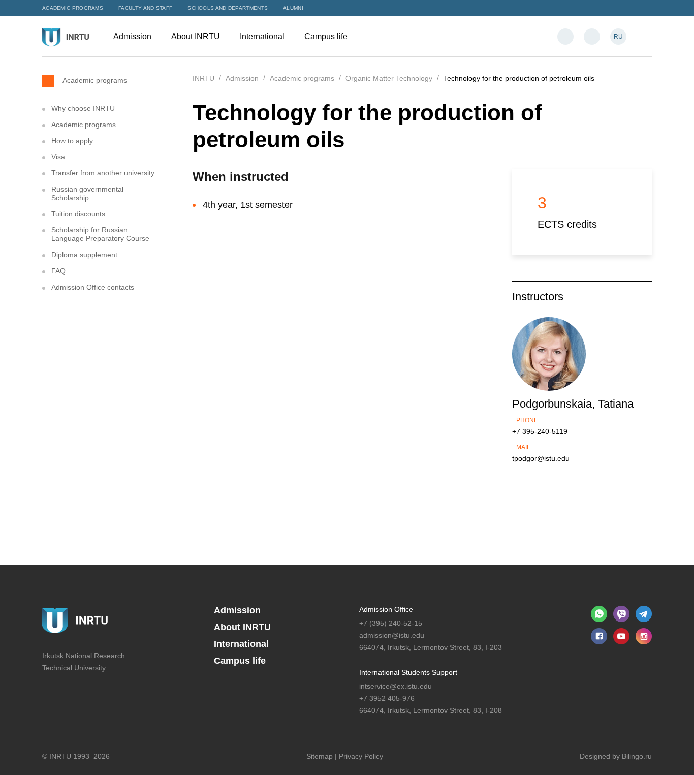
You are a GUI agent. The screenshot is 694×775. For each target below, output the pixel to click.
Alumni (293, 8)
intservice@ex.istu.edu (395, 686)
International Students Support (408, 672)
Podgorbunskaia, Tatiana (573, 403)
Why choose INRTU (83, 108)
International (263, 36)
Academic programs (72, 8)
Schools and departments (227, 8)
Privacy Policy (361, 756)
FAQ (58, 271)
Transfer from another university (102, 173)
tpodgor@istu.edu (541, 458)
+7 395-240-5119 (539, 431)
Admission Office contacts (92, 287)
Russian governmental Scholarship (87, 193)
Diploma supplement (84, 255)
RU (618, 36)
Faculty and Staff (145, 8)
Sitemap (319, 756)
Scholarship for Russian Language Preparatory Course (100, 234)
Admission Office (386, 609)
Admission (133, 36)
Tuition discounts (78, 214)
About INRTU (196, 36)
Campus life (327, 36)
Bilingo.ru (637, 756)
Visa (58, 156)
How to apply (72, 141)
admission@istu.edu (391, 635)
